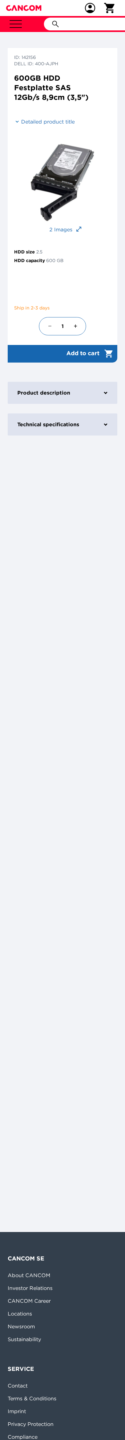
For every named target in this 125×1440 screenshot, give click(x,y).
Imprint (17, 1411)
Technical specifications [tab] (48, 424)
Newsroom (21, 1326)
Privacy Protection (31, 1424)
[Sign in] (90, 8)
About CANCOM (29, 1275)
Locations (20, 1313)
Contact (18, 1385)
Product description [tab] (43, 392)
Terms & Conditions (32, 1398)
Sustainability (24, 1339)
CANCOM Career (29, 1301)
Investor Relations (30, 1288)
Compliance (23, 1437)
